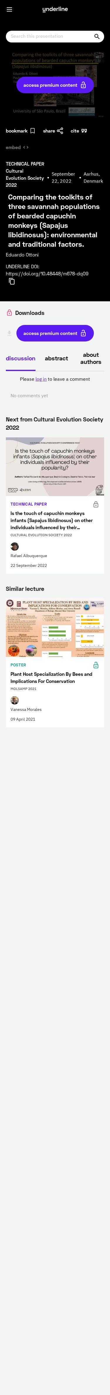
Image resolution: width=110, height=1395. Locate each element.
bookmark (17, 130)
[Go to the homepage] (55, 9)
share (49, 130)
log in (41, 379)
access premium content (50, 85)
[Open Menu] (9, 9)
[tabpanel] (55, 387)
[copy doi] (15, 281)
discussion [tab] (20, 358)
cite (75, 130)
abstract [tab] (56, 358)
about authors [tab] (90, 358)
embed (13, 147)
